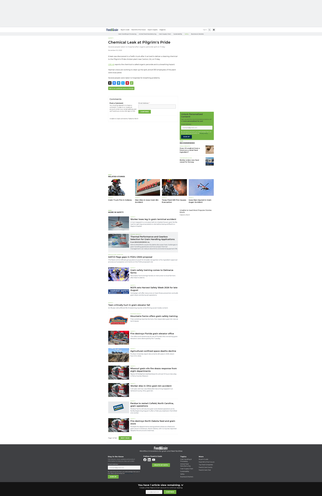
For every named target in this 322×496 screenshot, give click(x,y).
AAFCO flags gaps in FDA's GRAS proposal (130, 257)
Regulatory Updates (115, 254)
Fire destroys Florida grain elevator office (152, 333)
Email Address (144, 103)
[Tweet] (123, 83)
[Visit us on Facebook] (144, 459)
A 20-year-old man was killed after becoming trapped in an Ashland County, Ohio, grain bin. (151, 390)
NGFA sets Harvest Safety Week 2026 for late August (153, 288)
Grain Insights (185, 146)
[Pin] (127, 83)
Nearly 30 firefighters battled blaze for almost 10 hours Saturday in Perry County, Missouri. (153, 375)
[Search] (209, 29)
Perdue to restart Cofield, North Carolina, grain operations (152, 404)
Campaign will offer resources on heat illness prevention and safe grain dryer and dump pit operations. (154, 294)
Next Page (125, 438)
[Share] (114, 83)
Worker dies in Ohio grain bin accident (151, 386)
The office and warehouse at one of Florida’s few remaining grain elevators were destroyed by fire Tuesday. (154, 337)
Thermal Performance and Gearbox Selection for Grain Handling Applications (152, 237)
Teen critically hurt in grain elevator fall (129, 305)
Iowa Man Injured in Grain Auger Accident (200, 201)
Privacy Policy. (204, 133)
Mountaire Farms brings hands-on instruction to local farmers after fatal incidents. (152, 276)
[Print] (110, 83)
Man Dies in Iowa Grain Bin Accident (146, 201)
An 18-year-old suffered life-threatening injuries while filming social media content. (138, 308)
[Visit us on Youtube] (153, 459)
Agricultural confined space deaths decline (153, 351)
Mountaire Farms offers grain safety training (154, 316)
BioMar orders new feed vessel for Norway (189, 161)
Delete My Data (161, 465)
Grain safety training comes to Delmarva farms (151, 271)
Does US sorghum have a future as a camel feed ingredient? (190, 150)
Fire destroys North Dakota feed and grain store (152, 422)
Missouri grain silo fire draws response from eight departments (153, 369)
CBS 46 (111, 64)
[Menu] (214, 29)
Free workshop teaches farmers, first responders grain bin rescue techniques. (154, 320)
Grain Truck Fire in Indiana (120, 200)
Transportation (186, 158)
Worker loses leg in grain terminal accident (153, 219)
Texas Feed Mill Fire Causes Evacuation (174, 201)
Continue (170, 492)
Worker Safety (135, 313)
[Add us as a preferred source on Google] (131, 83)
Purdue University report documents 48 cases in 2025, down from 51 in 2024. (152, 355)
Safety (110, 38)
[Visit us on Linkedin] (149, 459)
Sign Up (186, 137)
